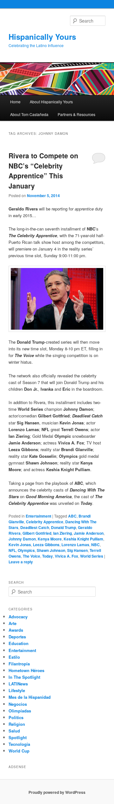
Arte (12, 623)
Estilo (14, 657)
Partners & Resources (76, 114)
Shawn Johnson (51, 550)
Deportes (17, 637)
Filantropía (19, 664)
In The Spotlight (24, 677)
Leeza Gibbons (46, 544)
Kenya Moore (50, 539)
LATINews (18, 684)
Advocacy (18, 617)
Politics (16, 717)
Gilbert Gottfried (36, 533)
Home (15, 101)
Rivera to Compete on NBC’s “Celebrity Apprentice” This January (43, 170)
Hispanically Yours (42, 36)
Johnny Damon (22, 539)
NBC (95, 544)
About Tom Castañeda (29, 114)
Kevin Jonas (20, 544)
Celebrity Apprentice (44, 522)
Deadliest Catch (34, 527)
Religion (17, 724)
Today (47, 556)
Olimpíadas (20, 711)
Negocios (18, 704)
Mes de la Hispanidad (30, 697)
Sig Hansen (77, 550)
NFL (12, 550)
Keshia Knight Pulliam (83, 539)
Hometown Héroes (26, 670)
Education (18, 643)
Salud (14, 731)
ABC (72, 516)
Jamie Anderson (89, 533)
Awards (16, 630)
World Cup (19, 751)
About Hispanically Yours (51, 101)
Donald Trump (63, 527)
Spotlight (18, 737)
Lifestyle (17, 690)
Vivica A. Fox (66, 556)
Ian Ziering (62, 533)
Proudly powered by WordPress (57, 792)
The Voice (31, 556)
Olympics (26, 550)
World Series (91, 556)
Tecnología (19, 744)
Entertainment (38, 516)
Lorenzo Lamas (75, 544)
